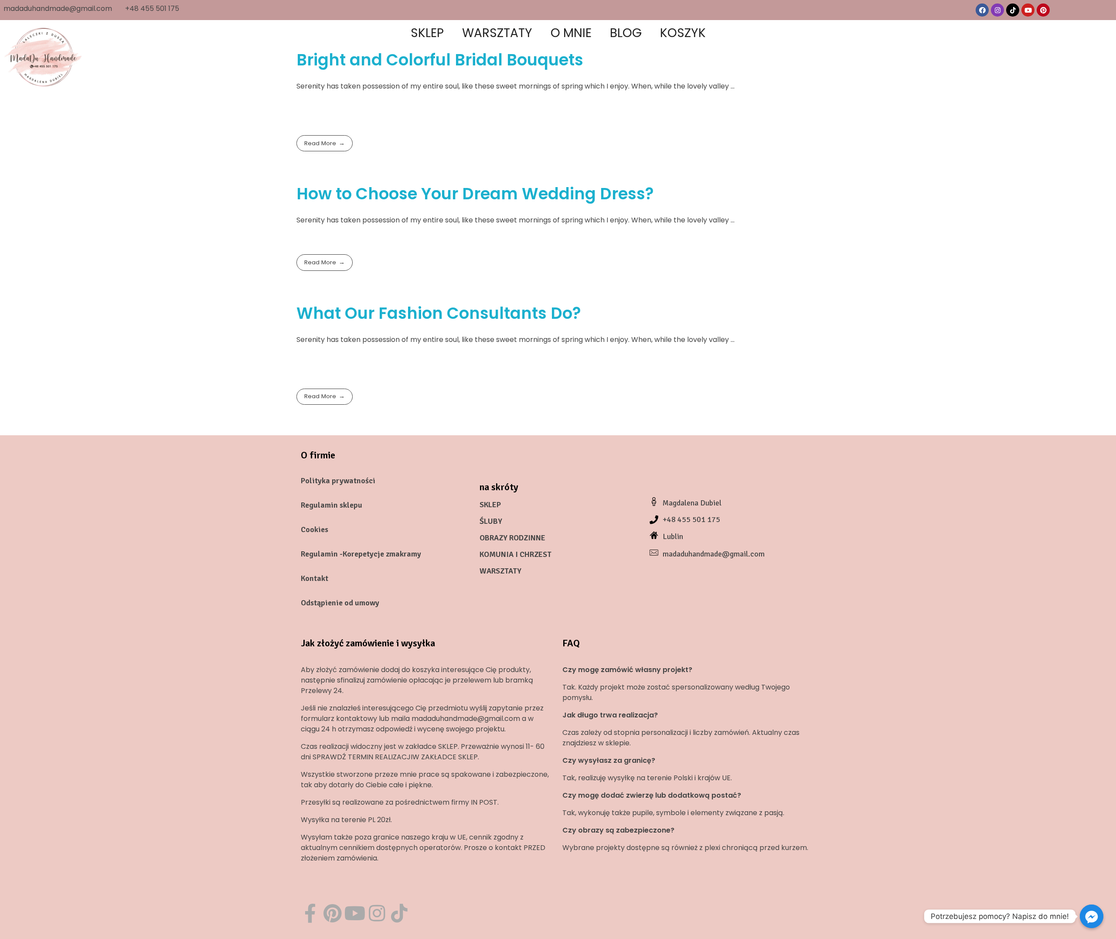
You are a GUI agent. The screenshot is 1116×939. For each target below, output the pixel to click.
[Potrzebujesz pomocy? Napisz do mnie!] (1091, 916)
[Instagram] (997, 10)
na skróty (499, 487)
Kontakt (314, 578)
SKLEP (490, 504)
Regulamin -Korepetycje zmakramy (361, 554)
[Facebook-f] (310, 913)
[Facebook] (982, 10)
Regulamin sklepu (331, 505)
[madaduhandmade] (43, 56)
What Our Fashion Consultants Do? (438, 313)
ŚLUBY (491, 521)
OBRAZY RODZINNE (512, 538)
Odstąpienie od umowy (340, 603)
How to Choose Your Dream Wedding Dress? (475, 193)
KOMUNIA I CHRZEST (515, 554)
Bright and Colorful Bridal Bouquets (439, 59)
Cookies (314, 529)
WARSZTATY (500, 571)
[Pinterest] (1043, 10)
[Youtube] (1027, 10)
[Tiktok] (1012, 10)
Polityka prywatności (338, 480)
